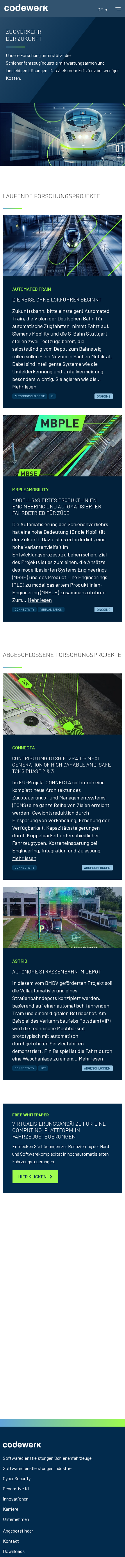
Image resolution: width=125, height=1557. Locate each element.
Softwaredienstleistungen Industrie (37, 1468)
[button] (102, 9)
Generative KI (16, 1488)
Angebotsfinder (18, 1530)
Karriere (10, 1509)
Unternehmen (16, 1519)
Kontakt (11, 1541)
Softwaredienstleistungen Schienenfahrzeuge (47, 1458)
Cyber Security (17, 1478)
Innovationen (15, 1498)
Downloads (14, 1551)
